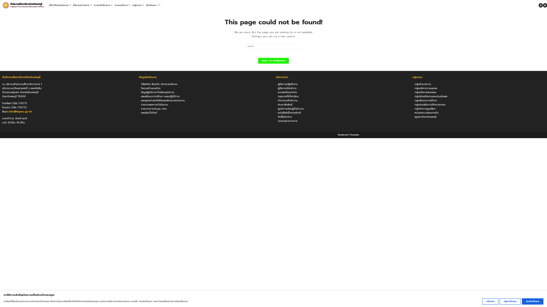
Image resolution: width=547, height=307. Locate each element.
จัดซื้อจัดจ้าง (285, 117)
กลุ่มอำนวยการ (423, 84)
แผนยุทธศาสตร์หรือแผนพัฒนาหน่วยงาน (163, 100)
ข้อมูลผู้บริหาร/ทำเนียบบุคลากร (157, 92)
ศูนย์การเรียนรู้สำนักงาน (291, 109)
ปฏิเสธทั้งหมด (510, 301)
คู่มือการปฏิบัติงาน (288, 84)
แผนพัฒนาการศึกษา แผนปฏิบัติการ (160, 96)
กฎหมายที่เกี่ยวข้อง (288, 96)
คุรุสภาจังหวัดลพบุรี (425, 117)
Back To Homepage (273, 60)
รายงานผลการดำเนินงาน (154, 105)
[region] (273, 299)
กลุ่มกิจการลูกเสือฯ (425, 109)
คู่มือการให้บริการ (287, 88)
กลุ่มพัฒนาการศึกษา (426, 100)
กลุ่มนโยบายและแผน (425, 92)
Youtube (354, 134)
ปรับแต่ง (490, 301)
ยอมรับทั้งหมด (532, 301)
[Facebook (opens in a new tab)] (541, 5)
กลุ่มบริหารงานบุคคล (426, 88)
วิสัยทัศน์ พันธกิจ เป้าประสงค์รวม (159, 84)
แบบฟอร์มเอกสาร (287, 92)
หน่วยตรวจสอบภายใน (427, 113)
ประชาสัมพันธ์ (285, 105)
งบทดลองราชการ (288, 121)
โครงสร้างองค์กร (151, 88)
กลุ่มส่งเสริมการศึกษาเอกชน (430, 105)
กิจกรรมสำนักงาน (288, 100)
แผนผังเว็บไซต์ (149, 113)
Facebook (343, 134)
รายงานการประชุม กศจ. (154, 109)
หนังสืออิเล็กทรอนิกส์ (289, 113)
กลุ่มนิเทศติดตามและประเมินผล (431, 96)
